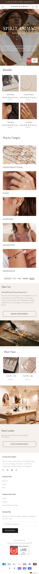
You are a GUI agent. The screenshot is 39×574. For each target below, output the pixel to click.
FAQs (4, 498)
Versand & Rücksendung (9, 505)
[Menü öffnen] (3, 6)
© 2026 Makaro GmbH (19, 540)
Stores (4, 484)
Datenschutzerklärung (21, 543)
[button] (34, 573)
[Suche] (33, 7)
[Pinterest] (12, 469)
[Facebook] (3, 469)
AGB (30, 543)
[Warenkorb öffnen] (36, 7)
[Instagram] (7, 469)
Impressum (10, 543)
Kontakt (4, 502)
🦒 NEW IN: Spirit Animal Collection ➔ (19, 2)
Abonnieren (10, 531)
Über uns (5, 481)
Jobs (3, 487)
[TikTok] (16, 469)
